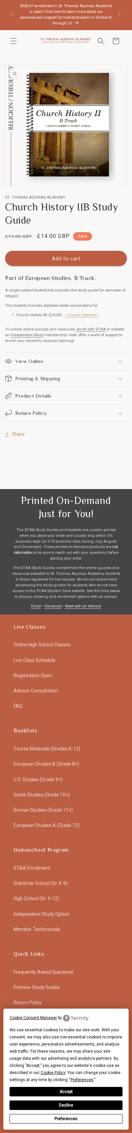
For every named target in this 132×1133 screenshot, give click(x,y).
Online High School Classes (42, 644)
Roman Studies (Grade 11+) (43, 810)
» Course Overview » (82, 315)
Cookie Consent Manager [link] (33, 1017)
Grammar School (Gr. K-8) (41, 883)
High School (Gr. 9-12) (36, 898)
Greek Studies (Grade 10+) (42, 794)
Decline (66, 1105)
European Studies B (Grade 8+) (46, 764)
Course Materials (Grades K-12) (47, 748)
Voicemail (53, 606)
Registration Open (33, 675)
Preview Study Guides (37, 987)
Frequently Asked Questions (43, 972)
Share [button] (18, 434)
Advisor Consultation (36, 690)
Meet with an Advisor (83, 606)
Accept (66, 1091)
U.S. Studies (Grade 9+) (38, 779)
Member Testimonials (37, 929)
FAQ (18, 706)
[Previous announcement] (12, 14)
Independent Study (26, 335)
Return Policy (28, 1002)
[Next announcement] (119, 14)
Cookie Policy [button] (53, 1072)
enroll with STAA (91, 329)
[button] (13, 41)
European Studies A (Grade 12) (47, 825)
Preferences (66, 1118)
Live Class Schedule (35, 660)
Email (36, 606)
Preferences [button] (81, 1079)
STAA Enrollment (32, 868)
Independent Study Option (41, 914)
